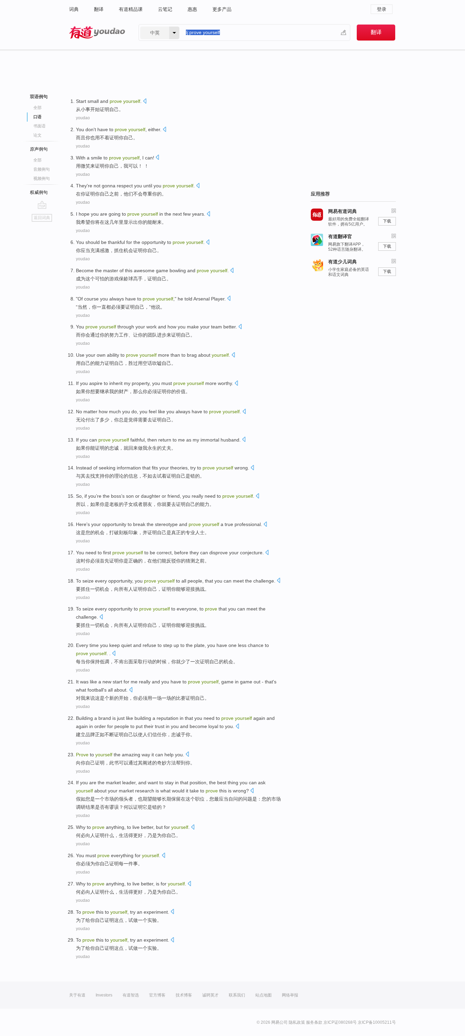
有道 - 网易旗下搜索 (97, 32)
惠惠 (192, 9)
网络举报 (290, 995)
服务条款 (314, 1022)
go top (42, 205)
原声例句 (39, 149)
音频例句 (41, 169)
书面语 (39, 126)
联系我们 (237, 995)
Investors (104, 995)
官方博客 (157, 995)
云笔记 (165, 9)
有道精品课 (131, 9)
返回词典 (42, 217)
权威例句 (39, 192)
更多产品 (221, 9)
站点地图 (263, 995)
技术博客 (184, 995)
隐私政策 (297, 1022)
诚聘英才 (210, 995)
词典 (74, 9)
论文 (37, 135)
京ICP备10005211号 (377, 1022)
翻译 (98, 9)
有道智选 (131, 995)
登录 (381, 9)
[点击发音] (144, 101)
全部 (37, 107)
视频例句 (41, 178)
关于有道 (77, 995)
